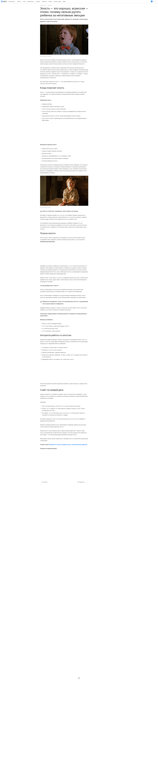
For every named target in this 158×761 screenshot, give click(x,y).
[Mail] (2, 1)
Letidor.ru (50, 5)
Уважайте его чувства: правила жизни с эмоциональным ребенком (68, 444)
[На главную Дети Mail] (5, 1)
